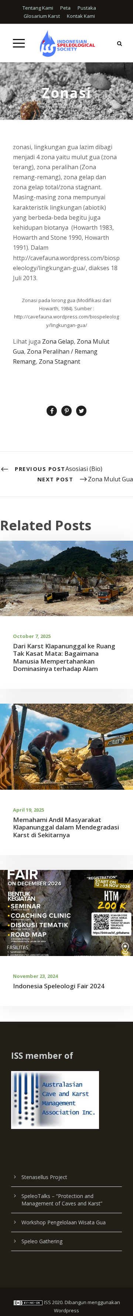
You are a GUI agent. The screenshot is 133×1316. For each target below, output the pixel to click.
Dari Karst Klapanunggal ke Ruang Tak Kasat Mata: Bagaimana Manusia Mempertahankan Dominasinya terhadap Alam (64, 657)
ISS (47, 1302)
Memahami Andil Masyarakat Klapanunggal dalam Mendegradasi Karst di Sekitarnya (66, 827)
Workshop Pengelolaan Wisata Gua (63, 1222)
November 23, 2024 (35, 976)
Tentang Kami (38, 7)
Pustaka (87, 7)
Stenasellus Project (44, 1177)
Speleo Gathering (41, 1241)
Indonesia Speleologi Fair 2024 (59, 986)
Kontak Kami (81, 16)
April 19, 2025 (28, 809)
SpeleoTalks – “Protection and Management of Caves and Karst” (61, 1199)
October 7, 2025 (32, 636)
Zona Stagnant (59, 361)
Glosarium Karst (42, 16)
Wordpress (66, 1310)
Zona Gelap (58, 341)
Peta (65, 7)
